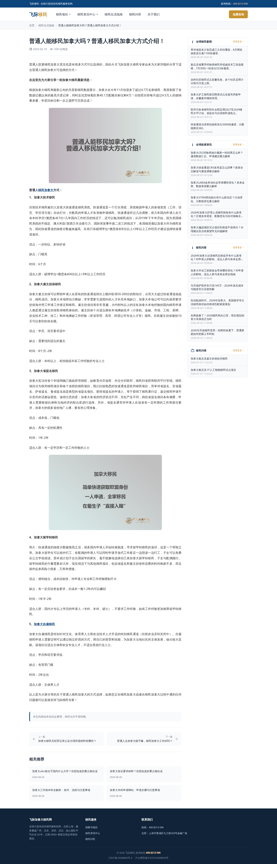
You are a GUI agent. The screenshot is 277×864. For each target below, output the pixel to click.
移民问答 (135, 14)
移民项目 (63, 14)
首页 (31, 25)
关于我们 (154, 14)
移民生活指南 (114, 14)
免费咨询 (238, 14)
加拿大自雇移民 (44, 624)
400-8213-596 (240, 3)
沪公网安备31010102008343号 (151, 857)
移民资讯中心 (87, 14)
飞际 (38, 14)
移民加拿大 (45, 190)
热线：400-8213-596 (153, 827)
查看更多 (237, 41)
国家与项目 (91, 827)
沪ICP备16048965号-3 (120, 857)
